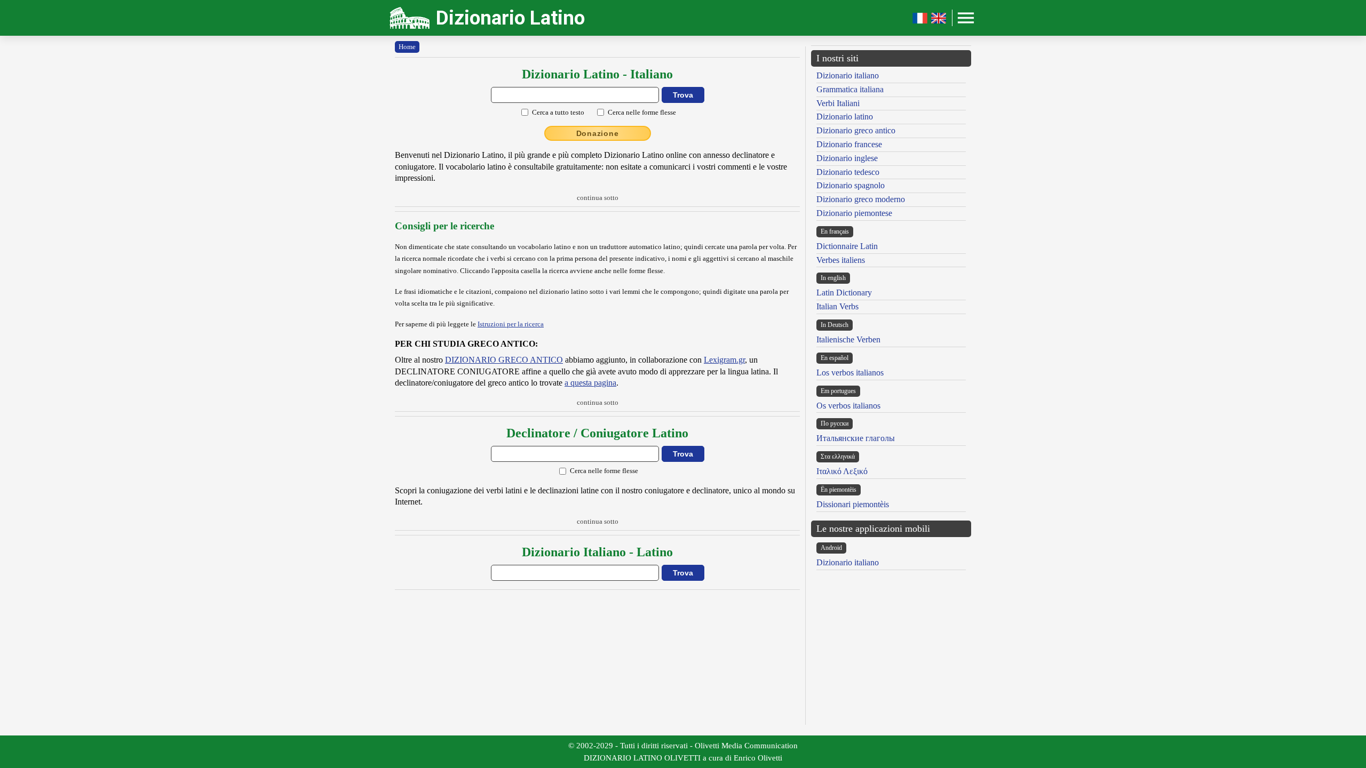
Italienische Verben (848, 339)
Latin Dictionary (844, 292)
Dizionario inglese (847, 158)
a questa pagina (590, 382)
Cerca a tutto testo (558, 112)
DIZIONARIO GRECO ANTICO (504, 359)
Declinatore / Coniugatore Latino (597, 433)
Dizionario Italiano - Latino (597, 552)
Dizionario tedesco (847, 172)
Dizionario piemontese (854, 213)
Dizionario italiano (847, 75)
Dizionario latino (844, 116)
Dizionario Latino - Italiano (597, 74)
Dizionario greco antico (855, 130)
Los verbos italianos (850, 372)
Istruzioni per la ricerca (511, 324)
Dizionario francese (849, 144)
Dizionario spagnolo (850, 185)
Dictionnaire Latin (847, 246)
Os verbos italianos (848, 405)
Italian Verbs (837, 306)
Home (407, 47)
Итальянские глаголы (855, 438)
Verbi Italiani (838, 103)
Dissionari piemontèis (852, 504)
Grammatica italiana (850, 89)
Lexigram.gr (724, 359)
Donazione (597, 133)
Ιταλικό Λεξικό (842, 471)
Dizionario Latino (510, 17)
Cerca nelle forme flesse (642, 112)
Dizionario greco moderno (860, 199)
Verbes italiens (840, 260)
